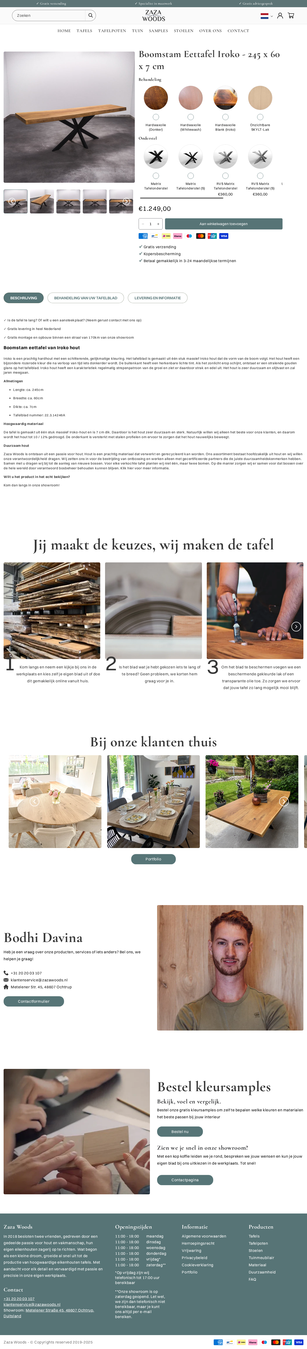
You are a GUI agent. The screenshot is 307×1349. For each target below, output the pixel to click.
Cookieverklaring (197, 1264)
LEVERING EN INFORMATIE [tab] (158, 297)
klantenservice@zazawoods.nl (32, 1304)
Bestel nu (180, 1131)
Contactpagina (185, 1180)
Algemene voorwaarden (204, 1236)
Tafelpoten (258, 1243)
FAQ (252, 1279)
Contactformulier (34, 1001)
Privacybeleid (194, 1257)
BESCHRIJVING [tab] (23, 297)
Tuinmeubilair (261, 1257)
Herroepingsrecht (198, 1243)
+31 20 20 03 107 (19, 1298)
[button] (290, 15)
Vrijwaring (191, 1250)
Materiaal (257, 1264)
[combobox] (54, 15)
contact (115, 320)
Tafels (254, 1236)
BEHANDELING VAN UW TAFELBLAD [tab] (85, 297)
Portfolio (153, 859)
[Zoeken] (90, 15)
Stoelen (256, 1250)
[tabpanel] (153, 404)
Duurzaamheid (262, 1272)
